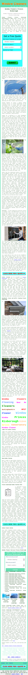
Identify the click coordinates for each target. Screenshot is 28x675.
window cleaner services (15, 544)
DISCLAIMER (24, 6)
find (6, 530)
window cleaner (5, 169)
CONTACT (20, 6)
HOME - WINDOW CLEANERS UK (14, 657)
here (22, 547)
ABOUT (17, 6)
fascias (9, 330)
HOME (11, 6)
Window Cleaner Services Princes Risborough (14, 550)
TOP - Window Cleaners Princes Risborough (12, 645)
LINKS (14, 6)
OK (22, 674)
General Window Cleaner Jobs (15, 607)
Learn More (15, 674)
